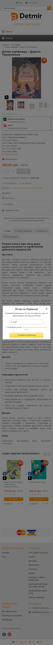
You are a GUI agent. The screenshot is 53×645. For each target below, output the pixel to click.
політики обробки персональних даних (34, 328)
